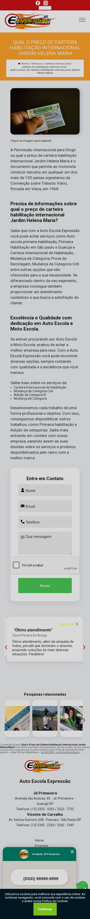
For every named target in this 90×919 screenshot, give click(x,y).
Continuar (45, 909)
